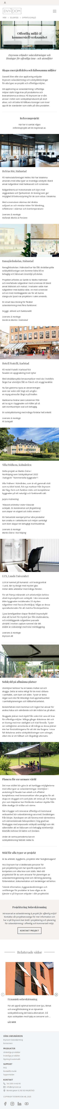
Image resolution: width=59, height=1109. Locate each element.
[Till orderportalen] (5, 3)
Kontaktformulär (10, 1071)
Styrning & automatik (11, 1059)
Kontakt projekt (29, 930)
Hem (4, 18)
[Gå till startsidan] (12, 11)
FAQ (5, 1068)
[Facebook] (5, 1104)
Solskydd (14, 18)
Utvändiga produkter (11, 1052)
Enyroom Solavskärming (13, 1040)
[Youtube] (27, 1104)
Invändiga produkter (11, 1056)
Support (7, 1064)
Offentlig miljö (29, 18)
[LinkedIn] (19, 1104)
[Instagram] (12, 1104)
